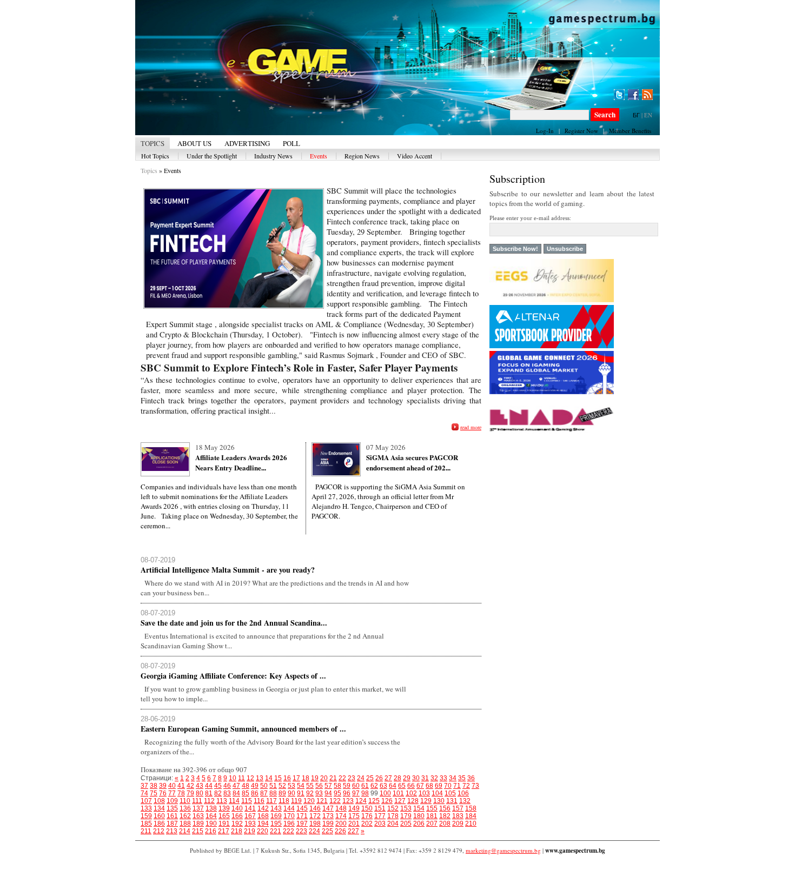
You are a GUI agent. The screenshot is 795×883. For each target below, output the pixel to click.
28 (397, 778)
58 (337, 785)
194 (263, 823)
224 (314, 831)
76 (163, 793)
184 (470, 816)
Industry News (273, 155)
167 (250, 816)
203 (380, 823)
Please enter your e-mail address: (530, 218)
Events (318, 155)
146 (315, 808)
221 (275, 831)
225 (327, 831)
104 (437, 793)
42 (190, 785)
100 (385, 793)
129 (426, 801)
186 (159, 823)
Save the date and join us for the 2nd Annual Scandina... (234, 622)
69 (438, 785)
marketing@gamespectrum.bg (503, 850)
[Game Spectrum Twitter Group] (619, 94)
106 (463, 793)
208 (445, 823)
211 (146, 831)
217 (223, 831)
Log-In (545, 131)
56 (319, 785)
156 (445, 808)
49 (255, 785)
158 (470, 808)
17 (296, 778)
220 (262, 831)
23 (351, 778)
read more (470, 427)
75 (153, 793)
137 (198, 808)
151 (380, 808)
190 (211, 823)
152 (393, 808)
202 (367, 823)
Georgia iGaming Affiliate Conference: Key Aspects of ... (233, 675)
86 (255, 793)
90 (291, 793)
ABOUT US (194, 143)
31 (425, 778)
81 (209, 793)
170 (289, 816)
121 (322, 801)
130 (439, 801)
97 (356, 793)
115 (246, 801)
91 (300, 793)
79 (190, 793)
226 (340, 831)
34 (452, 778)
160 (159, 816)
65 (402, 785)
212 (158, 831)
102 (411, 793)
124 (361, 801)
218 (236, 831)
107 (146, 801)
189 (198, 823)
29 (406, 778)
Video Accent (414, 155)
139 (224, 808)
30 (416, 778)
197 (302, 823)
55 (310, 785)
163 (198, 816)
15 (278, 778)
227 (353, 831)
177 (380, 816)
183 (457, 816)
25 (370, 778)
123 (348, 801)
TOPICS (152, 143)
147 (328, 808)
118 (284, 801)
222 (288, 831)
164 (211, 816)
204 (393, 823)
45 (218, 785)
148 (341, 808)
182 (445, 816)
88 (273, 793)
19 (315, 778)
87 (264, 793)
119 (296, 801)
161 (172, 816)
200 (341, 823)
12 (250, 778)
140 (237, 808)
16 (287, 778)
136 (185, 808)
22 (342, 778)
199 (328, 823)
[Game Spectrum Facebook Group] (633, 94)
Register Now (581, 131)
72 (466, 785)
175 (354, 816)
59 (346, 785)
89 (282, 793)
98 (365, 793)
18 (305, 778)
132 (465, 801)
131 (452, 801)
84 (236, 793)
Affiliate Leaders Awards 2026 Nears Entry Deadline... (241, 462)
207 (432, 823)
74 (144, 793)
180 (419, 816)
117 (271, 801)
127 (400, 801)
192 (237, 823)
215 (197, 831)
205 (406, 823)
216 (210, 831)
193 (250, 823)
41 (181, 785)
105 (450, 793)
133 (146, 808)
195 (276, 823)
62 (374, 785)
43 (199, 785)
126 (387, 801)
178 (393, 816)
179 (406, 816)
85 (245, 793)
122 (335, 801)
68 (429, 785)
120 (309, 801)
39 (163, 785)
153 (406, 808)
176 (367, 816)
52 (282, 785)
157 (457, 808)
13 (259, 778)
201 (354, 823)
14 (269, 778)
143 (276, 808)
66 (411, 785)
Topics (149, 170)
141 (250, 808)
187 (172, 823)
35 (462, 778)
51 (273, 785)
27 (388, 778)
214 (184, 831)
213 (171, 831)
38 (153, 785)
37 (144, 785)
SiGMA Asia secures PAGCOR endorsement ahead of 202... (412, 462)
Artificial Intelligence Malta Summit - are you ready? (228, 569)
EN (648, 115)
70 (448, 785)
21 (333, 778)
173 (328, 816)
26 (379, 778)
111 (197, 801)
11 (241, 778)
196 (289, 823)
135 (172, 808)
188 (185, 823)
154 (419, 808)
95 (337, 793)
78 (181, 793)
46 (227, 785)
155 (432, 808)
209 (457, 823)
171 (302, 816)
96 (346, 793)
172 (315, 816)
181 (432, 816)
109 (172, 801)
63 (383, 785)
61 (365, 785)
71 (457, 785)
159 (146, 816)
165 (224, 816)
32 (434, 778)
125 (374, 801)
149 (354, 808)
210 (470, 823)
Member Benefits (630, 131)
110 (185, 801)
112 (209, 801)
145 (302, 808)
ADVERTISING (247, 143)
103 (424, 793)
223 (301, 831)
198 (315, 823)
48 (245, 785)
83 (227, 793)
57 (328, 785)
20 (324, 778)
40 (172, 785)
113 (221, 801)
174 (341, 816)
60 (356, 785)
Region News (362, 155)
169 (276, 816)
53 (291, 785)
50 (264, 785)
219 (249, 831)
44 (209, 785)
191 (224, 823)
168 (263, 816)
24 (361, 778)
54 (300, 785)
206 (419, 823)
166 (237, 816)
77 (172, 793)
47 (236, 785)
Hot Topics (155, 155)
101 (398, 793)
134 (159, 808)
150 (367, 808)
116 (259, 801)
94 (328, 793)
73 (475, 785)
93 (319, 793)
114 (234, 801)
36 (471, 778)
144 (289, 808)
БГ (636, 115)
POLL (291, 143)
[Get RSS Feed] (647, 94)
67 (420, 785)
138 (211, 808)
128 (413, 801)
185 (146, 823)
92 (310, 793)
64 (392, 785)
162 (185, 816)
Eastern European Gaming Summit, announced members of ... (243, 728)
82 (218, 793)
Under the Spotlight (212, 155)
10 (232, 778)
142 (263, 808)
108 (159, 801)
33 (443, 778)
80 (199, 793)
